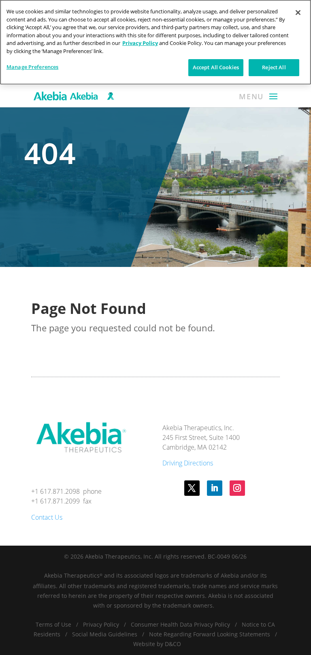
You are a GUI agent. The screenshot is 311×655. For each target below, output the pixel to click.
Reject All (273, 67)
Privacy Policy (101, 624)
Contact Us (46, 517)
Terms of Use (53, 624)
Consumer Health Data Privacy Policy (180, 624)
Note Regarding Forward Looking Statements (209, 634)
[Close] (298, 12)
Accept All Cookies (216, 67)
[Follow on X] (192, 488)
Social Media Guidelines (104, 634)
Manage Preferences (32, 66)
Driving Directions (187, 463)
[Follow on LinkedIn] (214, 488)
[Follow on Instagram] (237, 488)
